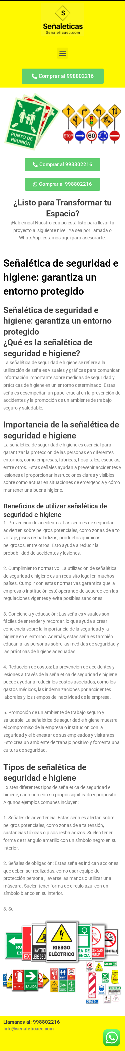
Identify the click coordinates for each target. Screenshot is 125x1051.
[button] (62, 53)
